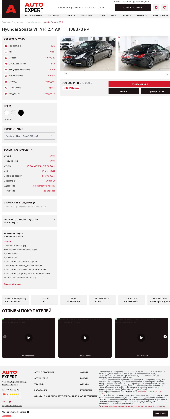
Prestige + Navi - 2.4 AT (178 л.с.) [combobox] (22, 136)
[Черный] (21, 112)
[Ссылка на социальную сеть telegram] (10, 402)
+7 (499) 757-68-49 (132, 7)
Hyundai (29, 22)
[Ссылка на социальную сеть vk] (4, 402)
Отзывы (127, 15)
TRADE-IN (39, 384)
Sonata (37, 22)
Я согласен (160, 413)
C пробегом (17, 22)
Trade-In (70, 15)
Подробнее (6, 415)
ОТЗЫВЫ (84, 384)
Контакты (142, 15)
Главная (6, 22)
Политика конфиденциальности (114, 406)
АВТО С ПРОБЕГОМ (33, 15)
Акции (101, 15)
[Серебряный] (13, 112)
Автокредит (54, 15)
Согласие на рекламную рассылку (148, 406)
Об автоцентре (160, 15)
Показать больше (12, 284)
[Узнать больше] (34, 203)
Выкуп (114, 15)
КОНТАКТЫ (86, 390)
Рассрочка (86, 15)
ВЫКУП (84, 378)
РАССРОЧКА (40, 390)
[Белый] (6, 112)
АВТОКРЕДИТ (41, 378)
